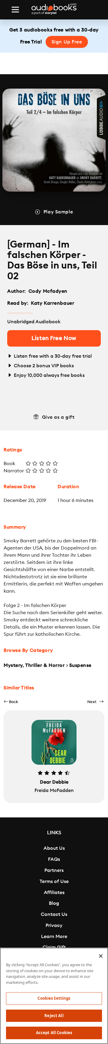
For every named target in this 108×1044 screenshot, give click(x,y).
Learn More (54, 936)
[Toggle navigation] (15, 9)
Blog (54, 903)
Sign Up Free (67, 42)
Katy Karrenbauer (52, 303)
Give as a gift (58, 417)
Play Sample (58, 212)
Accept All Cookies (54, 1032)
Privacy (54, 925)
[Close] (100, 956)
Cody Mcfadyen (48, 291)
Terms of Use (54, 881)
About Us (54, 848)
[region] (54, 996)
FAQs (54, 859)
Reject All (53, 1015)
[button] (11, 701)
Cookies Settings (54, 998)
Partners (54, 870)
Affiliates (54, 892)
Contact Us (54, 914)
